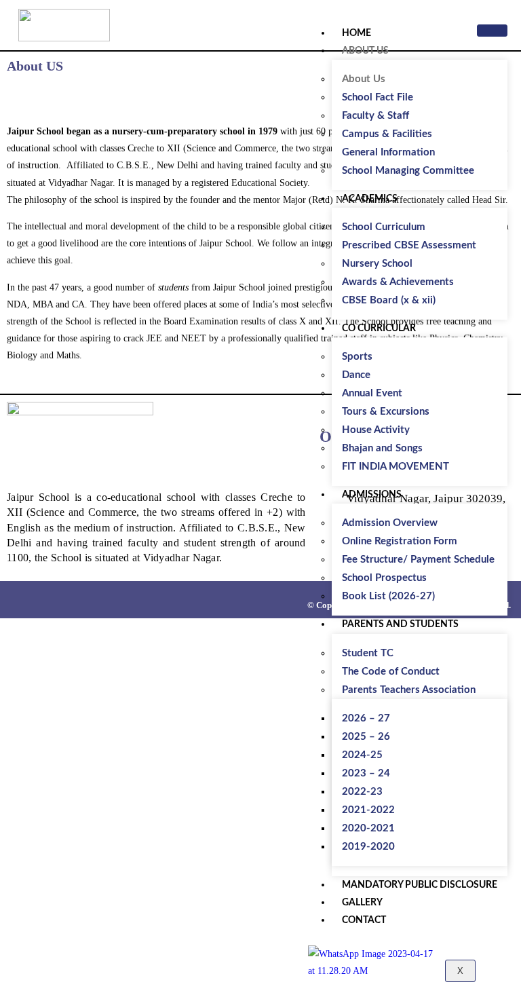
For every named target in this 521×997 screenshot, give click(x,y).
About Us (365, 51)
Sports (357, 357)
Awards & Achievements (398, 282)
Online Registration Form (399, 541)
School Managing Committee (408, 171)
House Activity (376, 430)
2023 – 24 (366, 773)
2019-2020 (368, 847)
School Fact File (377, 97)
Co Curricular (379, 328)
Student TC (367, 653)
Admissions (372, 495)
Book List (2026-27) (388, 596)
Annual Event (372, 393)
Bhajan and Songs (382, 448)
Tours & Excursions (385, 412)
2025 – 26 (366, 737)
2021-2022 (368, 810)
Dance (356, 375)
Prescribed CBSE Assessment (409, 245)
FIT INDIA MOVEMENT (395, 467)
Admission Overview (390, 523)
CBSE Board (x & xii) (389, 300)
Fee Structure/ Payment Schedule (418, 559)
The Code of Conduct (391, 671)
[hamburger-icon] (492, 30)
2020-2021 (368, 828)
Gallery (362, 902)
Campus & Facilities (387, 134)
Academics (370, 199)
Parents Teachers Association (409, 690)
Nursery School (377, 264)
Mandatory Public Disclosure (419, 885)
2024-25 (362, 755)
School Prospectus (384, 578)
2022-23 (362, 792)
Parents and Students (400, 624)
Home (356, 33)
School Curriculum (383, 227)
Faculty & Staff (375, 116)
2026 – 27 (366, 718)
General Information (388, 152)
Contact (364, 920)
